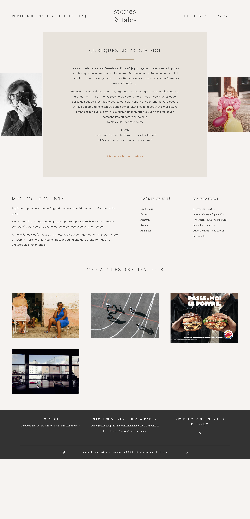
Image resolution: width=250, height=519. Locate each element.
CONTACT (203, 16)
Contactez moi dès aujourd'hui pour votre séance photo (50, 425)
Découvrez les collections (125, 156)
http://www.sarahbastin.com (138, 135)
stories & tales (125, 16)
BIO (185, 16)
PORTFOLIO (22, 16)
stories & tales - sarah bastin (110, 452)
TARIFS (46, 16)
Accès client (228, 16)
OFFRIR (66, 16)
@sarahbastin (110, 140)
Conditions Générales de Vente (152, 452)
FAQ (82, 16)
